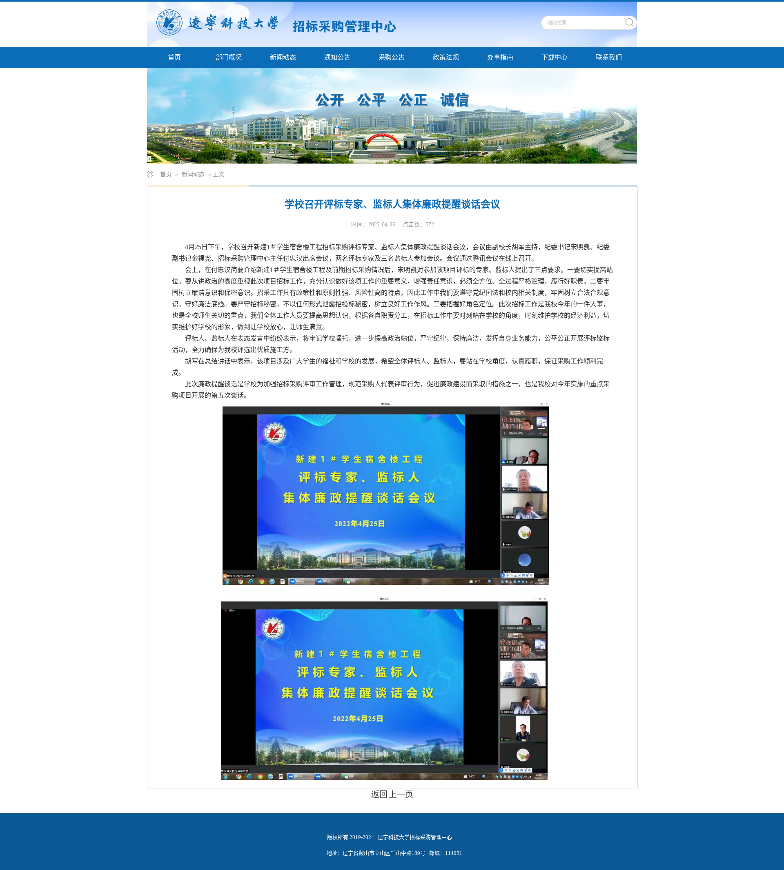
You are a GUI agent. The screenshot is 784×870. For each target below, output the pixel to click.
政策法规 (446, 57)
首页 (174, 57)
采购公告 (392, 57)
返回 (379, 794)
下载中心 (554, 57)
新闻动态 (283, 57)
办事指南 (500, 57)
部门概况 (229, 57)
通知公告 (337, 57)
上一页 (401, 794)
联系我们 (609, 57)
